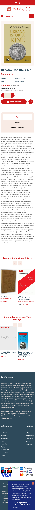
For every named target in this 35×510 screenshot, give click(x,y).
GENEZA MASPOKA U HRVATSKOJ (8, 352)
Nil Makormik (30, 301)
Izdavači (29, 445)
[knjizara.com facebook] (16, 2)
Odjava (3, 455)
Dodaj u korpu (15, 101)
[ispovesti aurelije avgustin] (8, 279)
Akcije (28, 442)
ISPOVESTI (4, 296)
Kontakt (4, 436)
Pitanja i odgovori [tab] (17, 127)
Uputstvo (4, 452)
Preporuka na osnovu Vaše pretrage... (17, 319)
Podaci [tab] (17, 122)
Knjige (28, 433)
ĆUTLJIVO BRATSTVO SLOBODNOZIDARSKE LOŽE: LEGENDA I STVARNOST (26, 354)
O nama (4, 433)
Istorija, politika (20, 82)
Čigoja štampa (20, 78)
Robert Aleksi (22, 301)
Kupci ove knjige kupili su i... (17, 258)
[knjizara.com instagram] (19, 2)
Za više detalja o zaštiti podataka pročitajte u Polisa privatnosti (21, 505)
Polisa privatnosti (5, 448)
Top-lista (29, 439)
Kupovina (4, 439)
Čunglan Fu (7, 74)
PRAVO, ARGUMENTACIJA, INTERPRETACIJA (24, 298)
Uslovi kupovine (4, 443)
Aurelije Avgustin (5, 298)
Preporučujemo (30, 436)
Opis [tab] (17, 117)
